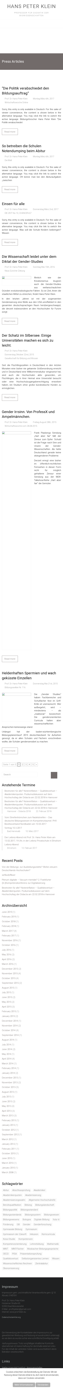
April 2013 (6, 1111)
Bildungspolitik (10, 1209)
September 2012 (10, 1134)
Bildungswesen (51, 1214)
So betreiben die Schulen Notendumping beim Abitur (23, 148)
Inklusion (34, 1234)
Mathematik (53, 1244)
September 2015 (10, 983)
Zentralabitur (41, 1263)
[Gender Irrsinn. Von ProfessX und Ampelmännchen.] (16, 433)
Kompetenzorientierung (15, 1244)
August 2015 (8, 987)
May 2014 (6, 1054)
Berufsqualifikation (12, 1205)
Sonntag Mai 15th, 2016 (44, 267)
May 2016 (6, 954)
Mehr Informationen (24, 1385)
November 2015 (10, 973)
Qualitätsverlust (10, 1258)
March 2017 (7, 931)
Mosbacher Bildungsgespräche (42, 1248)
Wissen (55, 1258)
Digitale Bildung (41, 1219)
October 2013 (8, 1087)
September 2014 (10, 1035)
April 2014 (6, 1058)
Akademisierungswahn (14, 1200)
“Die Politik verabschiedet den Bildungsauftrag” (25, 90)
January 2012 (8, 1144)
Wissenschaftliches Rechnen (17, 1263)
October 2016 (8, 945)
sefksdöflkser (8, 875)
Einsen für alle (13, 204)
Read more (9, 131)
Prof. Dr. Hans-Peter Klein (16, 98)
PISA (14, 1253)
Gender (26, 1224)
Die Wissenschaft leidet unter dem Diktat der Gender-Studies (29, 259)
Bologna (27, 1219)
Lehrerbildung (37, 1244)
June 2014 (7, 1049)
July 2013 (6, 1096)
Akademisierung (33, 1195)
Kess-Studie (9, 1239)
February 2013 (9, 1120)
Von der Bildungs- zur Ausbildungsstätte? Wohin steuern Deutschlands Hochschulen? (29, 869)
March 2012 (7, 1139)
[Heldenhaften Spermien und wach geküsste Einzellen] (16, 694)
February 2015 (9, 1011)
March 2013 (7, 1115)
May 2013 (6, 1106)
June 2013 (7, 1101)
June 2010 (7, 1158)
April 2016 (6, 959)
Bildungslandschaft (44, 1205)
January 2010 (8, 1167)
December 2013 (10, 1077)
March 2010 (7, 1163)
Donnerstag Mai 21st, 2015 (45, 683)
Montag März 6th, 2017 (43, 98)
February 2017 (9, 935)
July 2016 (6, 950)
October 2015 (8, 978)
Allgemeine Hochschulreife (42, 1200)
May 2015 (6, 1002)
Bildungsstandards (12, 1214)
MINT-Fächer (18, 1248)
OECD (6, 1253)
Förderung (8, 1224)
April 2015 (6, 1006)
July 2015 (6, 992)
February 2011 (9, 1149)
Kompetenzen (26, 1239)
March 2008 (7, 1172)
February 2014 (9, 1068)
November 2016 (10, 940)
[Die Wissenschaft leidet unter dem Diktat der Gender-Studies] (16, 277)
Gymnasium (31, 1229)
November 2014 (10, 1025)
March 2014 (7, 1063)
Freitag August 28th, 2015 (44, 422)
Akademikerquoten (12, 1195)
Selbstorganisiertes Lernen (35, 1258)
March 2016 (7, 964)
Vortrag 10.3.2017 (13, 828)
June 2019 (7, 912)
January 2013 (8, 1125)
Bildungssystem (33, 1214)
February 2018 (9, 926)
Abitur (6, 1190)
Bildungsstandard (29, 1209)
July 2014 (6, 1044)
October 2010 (8, 1153)
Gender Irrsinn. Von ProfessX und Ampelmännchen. (28, 414)
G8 (18, 1224)
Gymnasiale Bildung (12, 1229)
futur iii (56, 1219)
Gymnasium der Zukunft (14, 1234)
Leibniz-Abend (12, 844)
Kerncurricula (48, 1234)
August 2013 (8, 1092)
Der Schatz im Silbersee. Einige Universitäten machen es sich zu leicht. (27, 340)
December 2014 (10, 1021)
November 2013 (10, 1082)
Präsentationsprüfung (30, 1253)
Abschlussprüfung (21, 1190)
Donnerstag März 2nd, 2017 (45, 209)
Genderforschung (42, 1224)
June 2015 (7, 997)
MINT (5, 1248)
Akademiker (39, 1190)
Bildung (28, 1205)
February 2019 (9, 916)
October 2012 (8, 1130)
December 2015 (10, 969)
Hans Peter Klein (31, 6)
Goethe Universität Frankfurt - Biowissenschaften (22, 1367)
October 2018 (8, 921)
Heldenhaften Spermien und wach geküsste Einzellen (29, 675)
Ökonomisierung (11, 1268)
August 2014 (8, 1039)
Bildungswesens (11, 1219)
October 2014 (8, 1030)
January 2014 (8, 1073)
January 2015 (8, 1016)
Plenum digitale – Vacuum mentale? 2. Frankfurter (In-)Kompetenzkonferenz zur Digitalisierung (26, 881)
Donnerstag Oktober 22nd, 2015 (19, 354)
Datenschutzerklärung (11, 1317)
